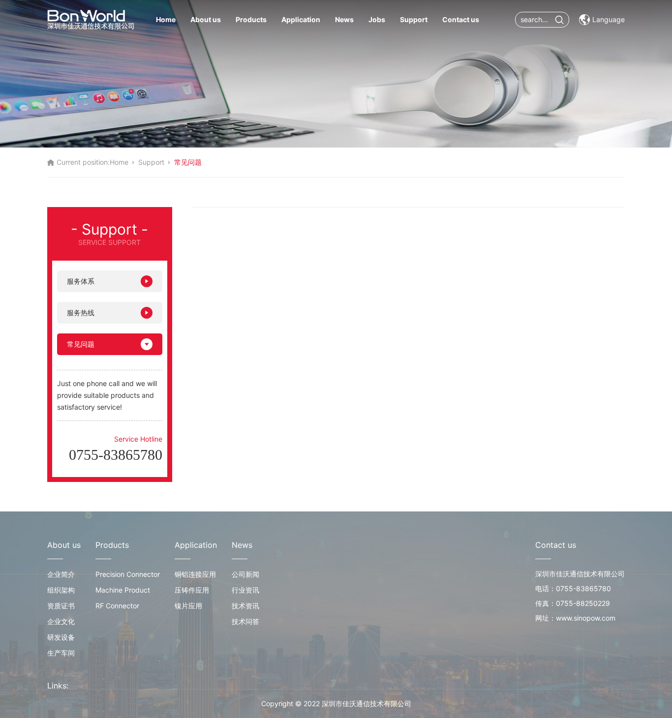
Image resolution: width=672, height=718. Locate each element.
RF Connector (117, 605)
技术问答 (245, 621)
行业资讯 (245, 590)
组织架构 (61, 590)
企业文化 (61, 621)
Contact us (460, 19)
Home (166, 19)
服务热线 (80, 312)
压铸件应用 (192, 590)
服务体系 (80, 281)
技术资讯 (245, 605)
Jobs (376, 19)
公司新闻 (245, 574)
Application (300, 19)
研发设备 (61, 637)
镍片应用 (188, 605)
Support (414, 19)
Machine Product (122, 590)
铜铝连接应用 (195, 574)
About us (205, 19)
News (344, 19)
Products (251, 19)
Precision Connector (127, 574)
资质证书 (61, 605)
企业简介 (61, 574)
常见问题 (80, 344)
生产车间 (61, 653)
